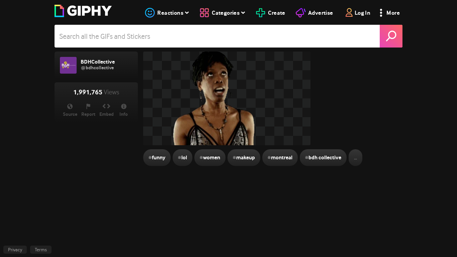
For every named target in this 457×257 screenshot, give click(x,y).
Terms (41, 249)
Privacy (15, 249)
